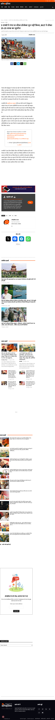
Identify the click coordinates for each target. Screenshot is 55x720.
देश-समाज (5, 20)
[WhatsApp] (52, 1)
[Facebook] (46, 1)
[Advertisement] (8, 399)
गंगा (12, 215)
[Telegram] (18, 63)
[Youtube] (54, 1)
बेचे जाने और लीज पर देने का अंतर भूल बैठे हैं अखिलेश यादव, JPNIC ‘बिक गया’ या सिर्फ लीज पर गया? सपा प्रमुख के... (9, 355)
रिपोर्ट (6, 22)
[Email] (21, 63)
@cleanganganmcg (21, 133)
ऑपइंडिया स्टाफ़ (32, 34)
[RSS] (49, 1)
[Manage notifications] (3, 717)
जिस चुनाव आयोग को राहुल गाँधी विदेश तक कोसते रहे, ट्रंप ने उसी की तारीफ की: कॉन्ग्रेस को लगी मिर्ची (12, 384)
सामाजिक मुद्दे (21, 350)
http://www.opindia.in (15, 221)
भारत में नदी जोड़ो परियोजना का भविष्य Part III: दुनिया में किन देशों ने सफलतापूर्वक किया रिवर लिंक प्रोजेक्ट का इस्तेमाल (21, 533)
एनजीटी (10, 215)
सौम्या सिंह (20, 361)
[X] (51, 1)
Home (2, 20)
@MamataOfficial (11, 138)
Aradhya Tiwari (4, 359)
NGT (6, 215)
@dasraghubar (10, 137)
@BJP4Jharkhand (19, 135)
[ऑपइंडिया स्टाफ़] (6, 222)
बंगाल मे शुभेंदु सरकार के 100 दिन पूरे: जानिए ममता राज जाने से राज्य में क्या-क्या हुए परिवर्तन (30, 384)
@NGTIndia (13, 133)
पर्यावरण (16, 215)
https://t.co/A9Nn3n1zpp (22, 138)
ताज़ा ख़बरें (3, 435)
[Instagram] (47, 1)
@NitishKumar (10, 135)
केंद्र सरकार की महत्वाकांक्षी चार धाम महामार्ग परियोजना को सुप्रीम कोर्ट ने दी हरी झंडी (18, 279)
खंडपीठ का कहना (11, 103)
